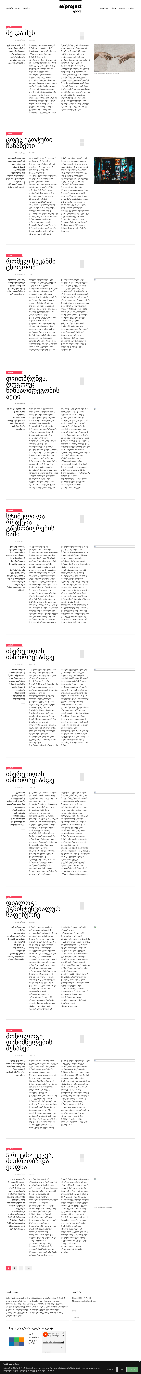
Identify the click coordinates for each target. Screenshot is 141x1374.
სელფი (17, 8)
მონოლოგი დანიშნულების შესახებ (29, 1042)
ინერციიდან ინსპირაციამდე (30, 777)
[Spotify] (16, 1339)
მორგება (110, 1369)
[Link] (16, 1344)
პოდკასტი (26, 8)
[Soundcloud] (21, 1339)
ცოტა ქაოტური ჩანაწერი (29, 142)
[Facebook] (11, 1339)
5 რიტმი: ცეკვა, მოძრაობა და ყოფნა (29, 1161)
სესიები (113, 8)
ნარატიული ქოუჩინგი (126, 8)
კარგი (133, 1369)
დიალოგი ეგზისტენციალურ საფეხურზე (33, 908)
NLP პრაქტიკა (103, 8)
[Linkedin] (11, 1344)
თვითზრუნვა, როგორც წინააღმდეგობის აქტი (32, 387)
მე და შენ (20, 33)
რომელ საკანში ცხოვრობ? (31, 264)
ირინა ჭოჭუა (21, 40)
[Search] (132, 1317)
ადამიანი (9, 8)
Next (28, 1268)
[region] (70, 1367)
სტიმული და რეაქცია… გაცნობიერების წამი (30, 525)
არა (122, 1369)
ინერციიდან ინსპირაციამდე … (34, 654)
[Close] (139, 1361)
